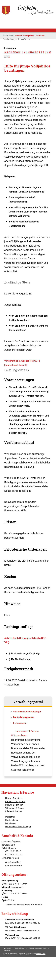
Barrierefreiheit (19, 948)
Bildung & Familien (14, 805)
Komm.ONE (40, 954)
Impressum (7, 950)
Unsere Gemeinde (13, 798)
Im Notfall (10, 817)
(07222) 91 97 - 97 (13, 854)
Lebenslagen (20, 723)
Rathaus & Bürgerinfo (24, 36)
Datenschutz (7, 948)
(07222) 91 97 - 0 (13, 851)
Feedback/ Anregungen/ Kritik (37, 948)
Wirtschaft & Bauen (14, 808)
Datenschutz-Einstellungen (18, 826)
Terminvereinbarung (14, 904)
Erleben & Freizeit (13, 811)
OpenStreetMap (12, 862)
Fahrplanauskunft (13, 865)
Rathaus (40, 36)
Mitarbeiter (10, 823)
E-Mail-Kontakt (12, 858)
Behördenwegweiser (23, 717)
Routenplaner (12, 820)
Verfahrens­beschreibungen (27, 711)
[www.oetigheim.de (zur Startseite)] (28, 14)
